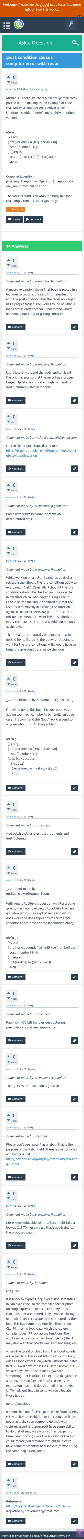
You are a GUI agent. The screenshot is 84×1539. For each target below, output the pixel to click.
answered (11, 272)
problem (12, 209)
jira (21, 209)
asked (9, 89)
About (44, 4)
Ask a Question (35, 43)
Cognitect (23, 1535)
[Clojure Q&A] (19, 24)
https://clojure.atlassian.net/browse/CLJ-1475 (39, 1506)
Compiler (35, 89)
